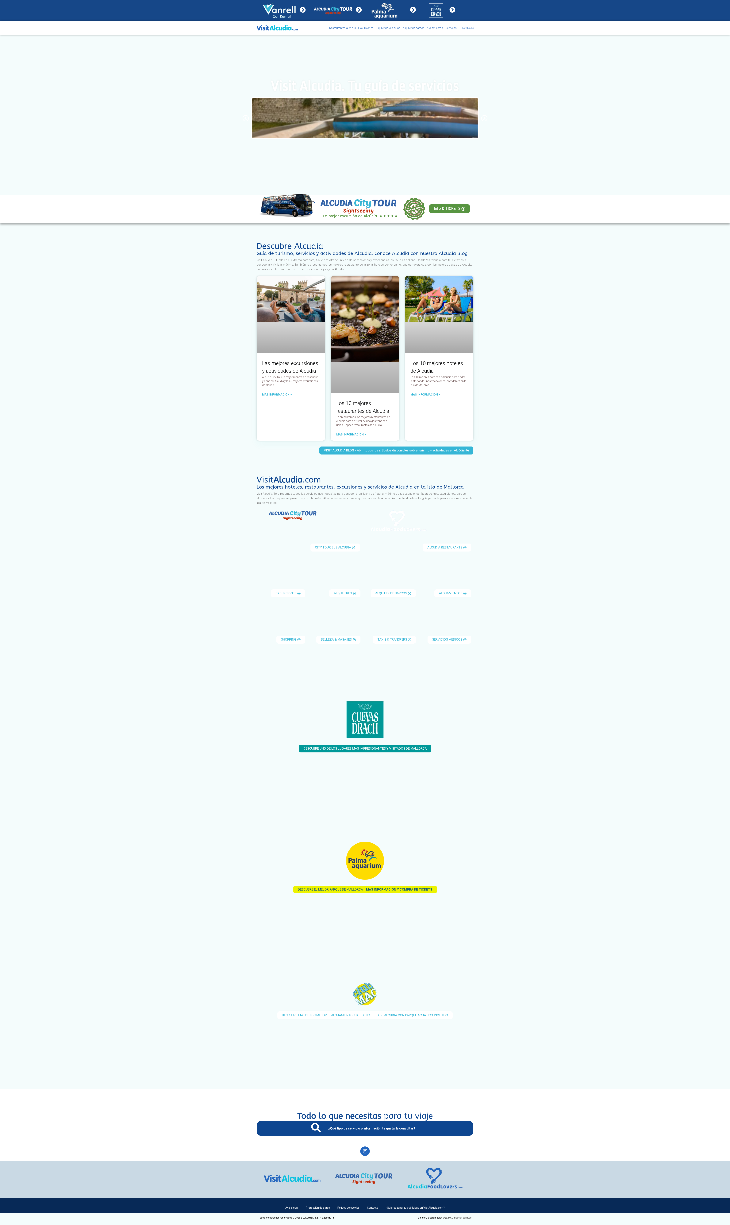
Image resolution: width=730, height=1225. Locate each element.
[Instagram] (365, 1151)
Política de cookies (348, 1207)
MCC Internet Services (459, 1217)
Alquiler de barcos (414, 27)
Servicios (451, 27)
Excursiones (365, 27)
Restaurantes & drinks (342, 27)
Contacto (372, 1207)
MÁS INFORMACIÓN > (277, 394)
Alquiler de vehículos (388, 27)
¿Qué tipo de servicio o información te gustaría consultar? (371, 1128)
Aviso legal (291, 1207)
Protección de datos (318, 1207)
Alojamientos (435, 27)
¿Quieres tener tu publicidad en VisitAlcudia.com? (415, 1207)
